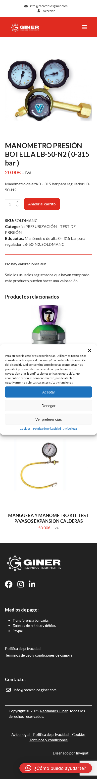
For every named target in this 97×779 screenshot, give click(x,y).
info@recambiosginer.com (49, 6)
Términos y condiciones (48, 740)
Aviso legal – (22, 734)
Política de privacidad (47, 428)
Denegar (48, 405)
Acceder (49, 11)
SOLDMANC (53, 244)
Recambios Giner (54, 711)
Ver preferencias (48, 419)
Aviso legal (70, 428)
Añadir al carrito (42, 203)
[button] (89, 350)
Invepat (82, 753)
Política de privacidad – (52, 734)
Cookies (25, 428)
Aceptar (48, 392)
